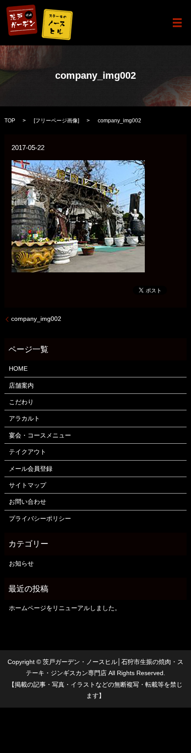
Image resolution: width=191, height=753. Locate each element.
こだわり (21, 401)
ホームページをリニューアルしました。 (65, 607)
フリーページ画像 (56, 120)
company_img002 (36, 318)
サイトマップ (27, 485)
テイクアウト (27, 451)
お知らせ (21, 563)
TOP (9, 120)
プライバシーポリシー (40, 518)
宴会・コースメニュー (40, 435)
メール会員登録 (30, 468)
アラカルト (24, 418)
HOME (18, 368)
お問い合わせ (27, 501)
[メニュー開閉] (177, 22)
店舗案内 (21, 385)
